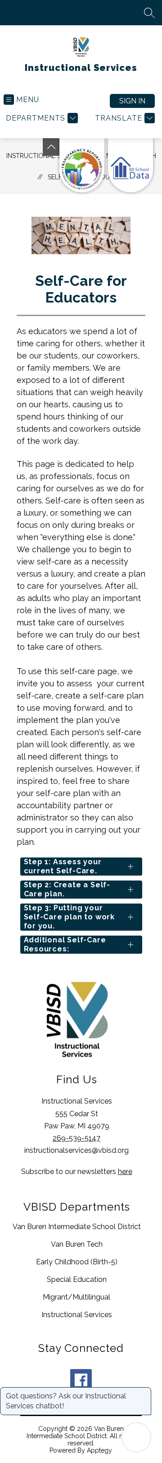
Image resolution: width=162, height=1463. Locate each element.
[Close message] (144, 1391)
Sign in (132, 101)
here (125, 1171)
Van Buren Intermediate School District (77, 1226)
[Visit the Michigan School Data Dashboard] (130, 165)
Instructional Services (76, 1314)
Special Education (77, 1279)
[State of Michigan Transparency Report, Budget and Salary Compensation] (81, 165)
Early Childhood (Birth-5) (76, 1262)
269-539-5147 (76, 1138)
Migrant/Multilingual (76, 1297)
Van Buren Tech (77, 1244)
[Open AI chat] (136, 1437)
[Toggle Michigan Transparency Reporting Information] (51, 147)
